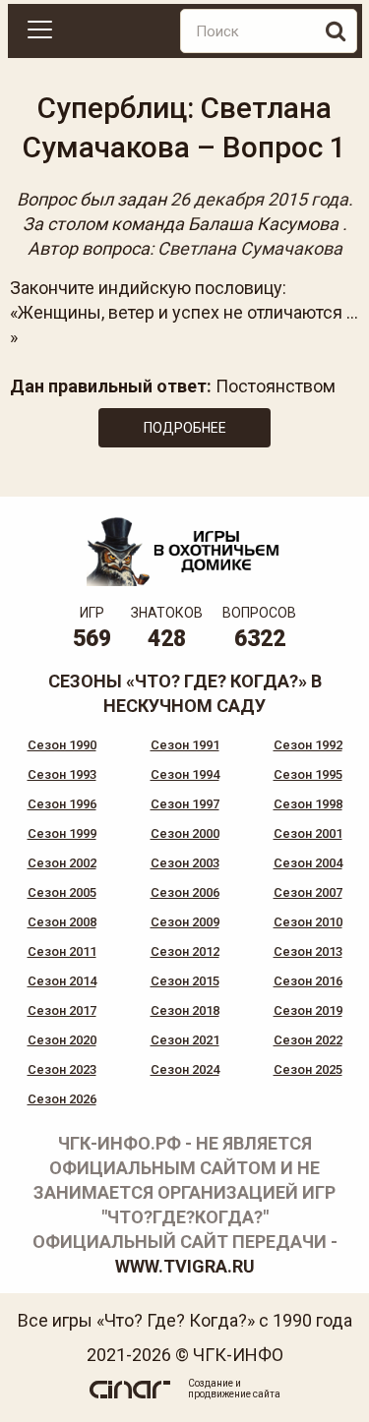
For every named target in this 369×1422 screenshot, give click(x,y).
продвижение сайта (234, 1394)
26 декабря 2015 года (259, 199)
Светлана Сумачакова (249, 248)
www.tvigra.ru (185, 1266)
